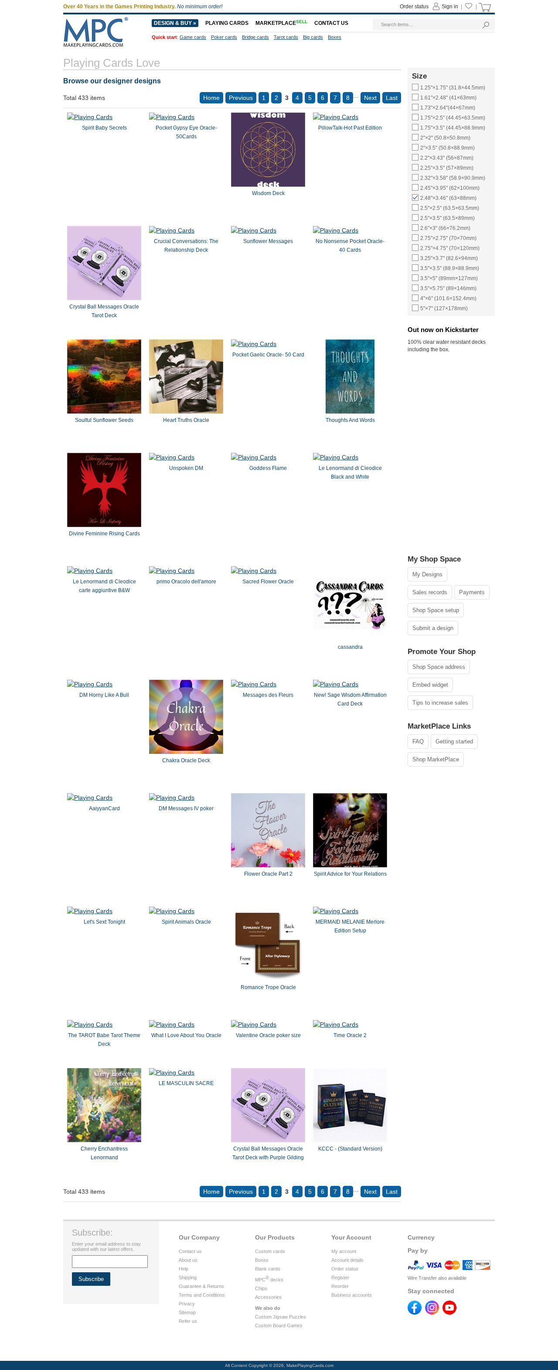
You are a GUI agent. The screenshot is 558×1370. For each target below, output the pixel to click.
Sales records (429, 592)
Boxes (262, 1260)
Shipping (188, 1277)
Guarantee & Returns (201, 1286)
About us (188, 1260)
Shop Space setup (435, 610)
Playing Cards (226, 23)
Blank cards (267, 1268)
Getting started (454, 741)
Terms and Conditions (202, 1295)
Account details (347, 1260)
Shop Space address (438, 667)
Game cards (193, 37)
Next (370, 97)
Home (211, 97)
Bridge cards (255, 37)
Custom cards (270, 1251)
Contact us (190, 1251)
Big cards (313, 37)
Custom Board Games (279, 1325)
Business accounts (351, 1295)
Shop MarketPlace (435, 759)
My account (343, 1251)
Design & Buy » (175, 23)
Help (183, 1268)
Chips (261, 1288)
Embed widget (430, 685)
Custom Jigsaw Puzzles (280, 1316)
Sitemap (187, 1312)
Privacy (187, 1303)
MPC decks (269, 1279)
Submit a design (432, 628)
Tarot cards (286, 37)
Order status (344, 1268)
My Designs (427, 574)
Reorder (340, 1286)
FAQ (418, 741)
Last (392, 97)
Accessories (268, 1297)
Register (340, 1277)
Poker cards (224, 37)
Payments (472, 592)
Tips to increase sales (440, 702)
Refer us (188, 1321)
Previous (241, 97)
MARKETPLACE (281, 23)
